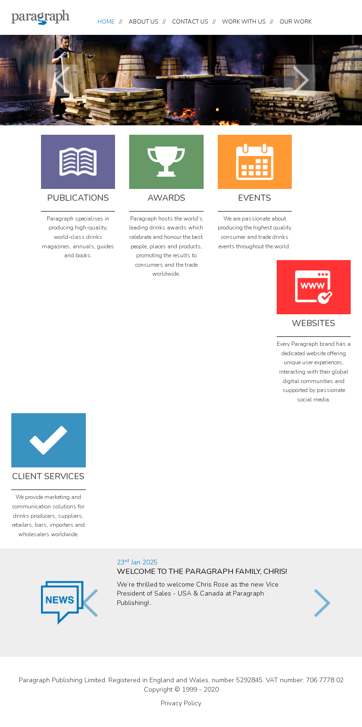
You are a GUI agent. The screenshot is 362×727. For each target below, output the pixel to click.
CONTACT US (190, 21)
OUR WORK (296, 21)
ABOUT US (143, 21)
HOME (106, 21)
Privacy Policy (181, 703)
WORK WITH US (243, 21)
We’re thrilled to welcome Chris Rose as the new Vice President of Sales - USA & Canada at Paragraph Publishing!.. (202, 582)
